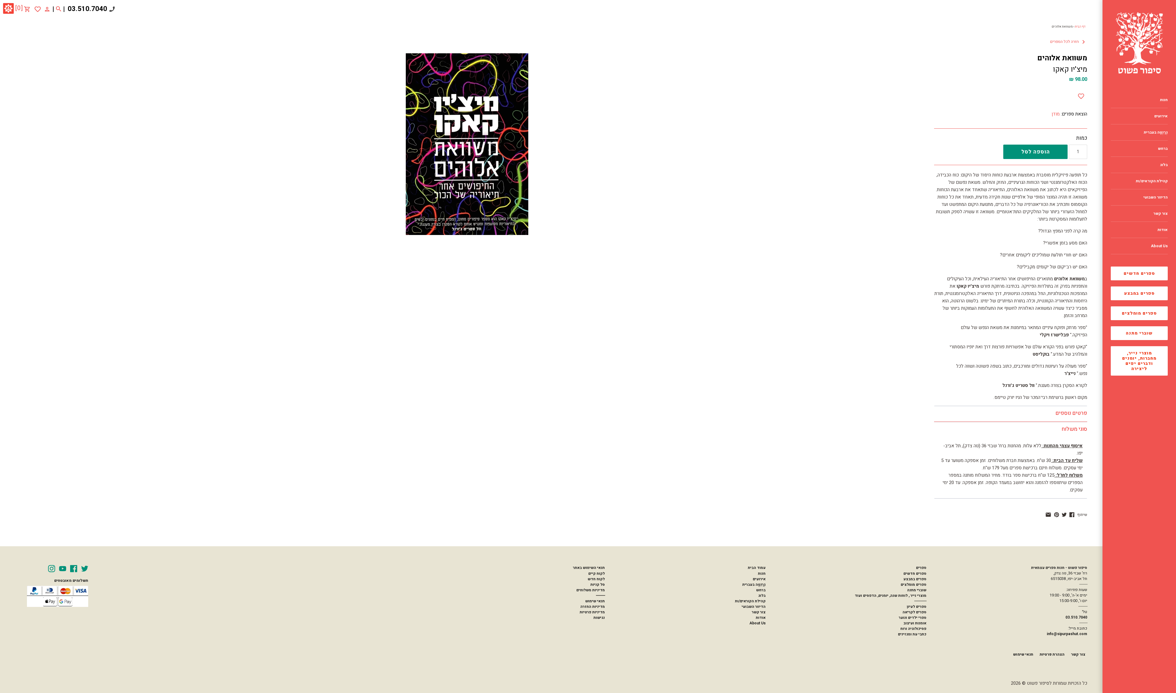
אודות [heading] (1163, 230)
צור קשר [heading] (1160, 213)
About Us (757, 623)
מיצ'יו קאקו (1070, 69)
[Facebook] (73, 568)
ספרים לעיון (916, 606)
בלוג (762, 595)
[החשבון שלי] (47, 9)
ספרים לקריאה (914, 612)
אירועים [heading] (1161, 116)
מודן (1056, 114)
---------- (920, 601)
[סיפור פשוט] (1139, 43)
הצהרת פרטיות (1052, 654)
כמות (1081, 138)
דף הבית (1080, 27)
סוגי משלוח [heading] (1074, 429)
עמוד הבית (757, 567)
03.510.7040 (87, 9)
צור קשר (759, 612)
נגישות (599, 617)
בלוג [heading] (1164, 165)
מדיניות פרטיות (592, 612)
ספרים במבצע (1139, 293)
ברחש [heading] (1163, 148)
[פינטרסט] (1056, 514)
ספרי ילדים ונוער (912, 617)
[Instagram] (51, 568)
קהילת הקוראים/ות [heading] (1152, 181)
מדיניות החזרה (592, 606)
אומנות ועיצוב (914, 623)
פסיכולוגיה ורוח (913, 628)
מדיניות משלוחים (590, 590)
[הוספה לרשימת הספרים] (1081, 95)
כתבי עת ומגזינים (912, 634)
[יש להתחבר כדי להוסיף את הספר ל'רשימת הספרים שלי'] (38, 9)
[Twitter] (84, 568)
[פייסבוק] (1071, 514)
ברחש (761, 590)
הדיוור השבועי (754, 606)
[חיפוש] (58, 9)
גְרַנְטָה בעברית (754, 584)
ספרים (921, 567)
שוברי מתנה (1139, 333)
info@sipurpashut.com (1067, 634)
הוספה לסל (1035, 152)
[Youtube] (62, 568)
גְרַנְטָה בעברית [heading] (1156, 132)
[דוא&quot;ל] (1048, 514)
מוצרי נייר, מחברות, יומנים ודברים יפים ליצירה (1139, 361)
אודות (761, 617)
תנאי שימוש (595, 601)
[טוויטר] (1064, 514)
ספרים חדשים (1139, 273)
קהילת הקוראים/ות (750, 601)
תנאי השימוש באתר (589, 567)
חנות (762, 573)
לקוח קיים (596, 573)
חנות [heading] (1164, 100)
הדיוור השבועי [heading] (1156, 197)
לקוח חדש (596, 579)
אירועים (759, 579)
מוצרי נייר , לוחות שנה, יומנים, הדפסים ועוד (890, 595)
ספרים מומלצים (1139, 313)
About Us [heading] (1159, 246)
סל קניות (597, 584)
